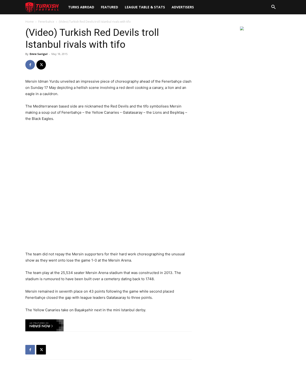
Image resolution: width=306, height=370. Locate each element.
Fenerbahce (46, 22)
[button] (273, 7)
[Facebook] (30, 65)
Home (29, 22)
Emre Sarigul (39, 54)
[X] (41, 65)
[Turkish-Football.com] (42, 7)
